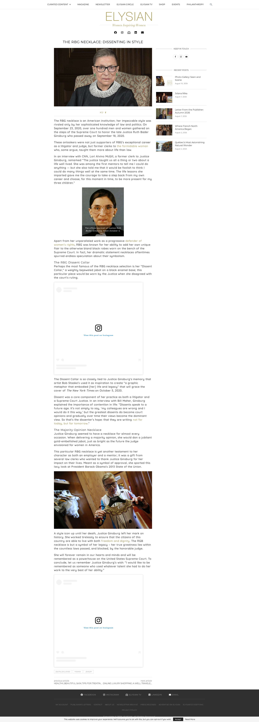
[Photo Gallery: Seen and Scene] (164, 81)
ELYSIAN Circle (125, 4)
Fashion (78, 672)
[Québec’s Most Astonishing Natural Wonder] (164, 146)
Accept (178, 719)
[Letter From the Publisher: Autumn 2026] (164, 113)
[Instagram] (122, 32)
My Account (62, 705)
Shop (162, 4)
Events (176, 4)
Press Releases (148, 705)
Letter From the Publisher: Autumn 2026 (189, 111)
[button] (211, 4)
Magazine (83, 4)
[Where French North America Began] (164, 130)
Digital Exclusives (63, 672)
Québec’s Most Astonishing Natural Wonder (190, 144)
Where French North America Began (186, 127)
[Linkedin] (135, 32)
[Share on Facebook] (105, 112)
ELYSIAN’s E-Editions (193, 705)
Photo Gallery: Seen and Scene (188, 78)
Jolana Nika (181, 93)
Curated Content (57, 4)
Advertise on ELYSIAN (169, 705)
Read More (190, 719)
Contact (98, 705)
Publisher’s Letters (81, 705)
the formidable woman (132, 146)
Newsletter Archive (127, 705)
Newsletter (103, 4)
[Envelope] (142, 32)
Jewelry (88, 672)
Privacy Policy (129, 710)
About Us (109, 705)
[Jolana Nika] (164, 97)
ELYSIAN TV (146, 4)
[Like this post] (102, 112)
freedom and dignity (115, 541)
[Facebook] (115, 32)
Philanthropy (195, 4)
